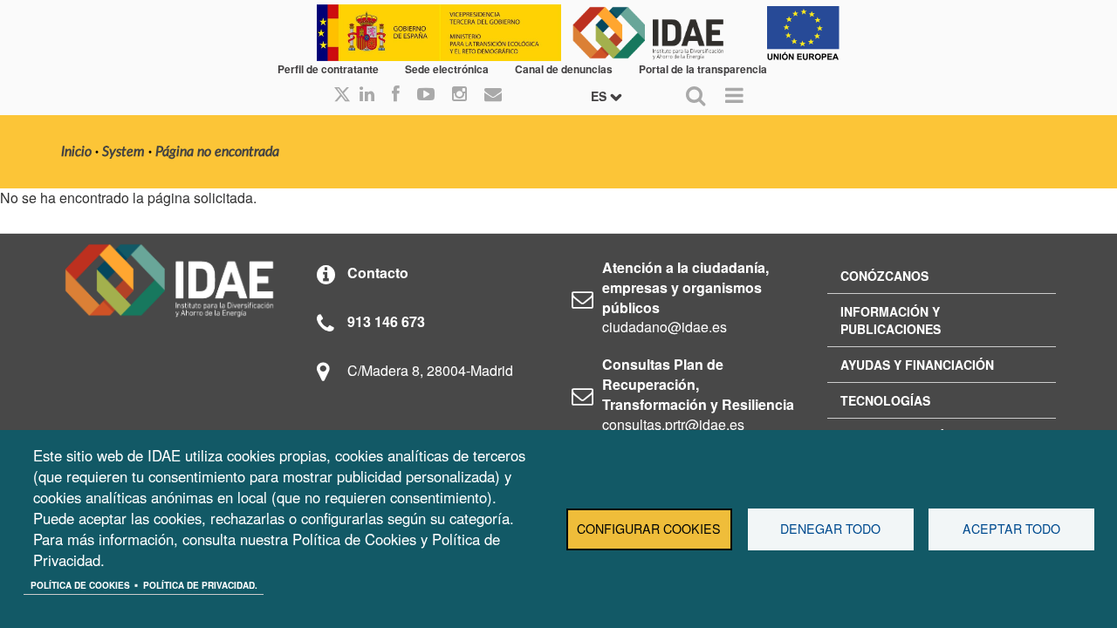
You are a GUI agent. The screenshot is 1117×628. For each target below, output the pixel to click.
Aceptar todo (1011, 528)
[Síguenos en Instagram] (459, 95)
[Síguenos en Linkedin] (367, 95)
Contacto (377, 273)
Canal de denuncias (564, 69)
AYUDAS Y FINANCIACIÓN (917, 364)
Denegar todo (830, 528)
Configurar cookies (649, 528)
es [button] (600, 96)
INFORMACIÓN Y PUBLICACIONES (890, 320)
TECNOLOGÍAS (885, 400)
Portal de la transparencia (703, 69)
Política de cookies (80, 585)
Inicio (76, 152)
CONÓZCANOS (884, 275)
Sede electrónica (447, 69)
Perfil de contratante (328, 69)
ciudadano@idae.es (664, 327)
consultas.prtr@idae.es (673, 424)
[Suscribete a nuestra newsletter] (493, 95)
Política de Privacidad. (200, 585)
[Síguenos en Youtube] (425, 95)
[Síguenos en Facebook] (395, 95)
